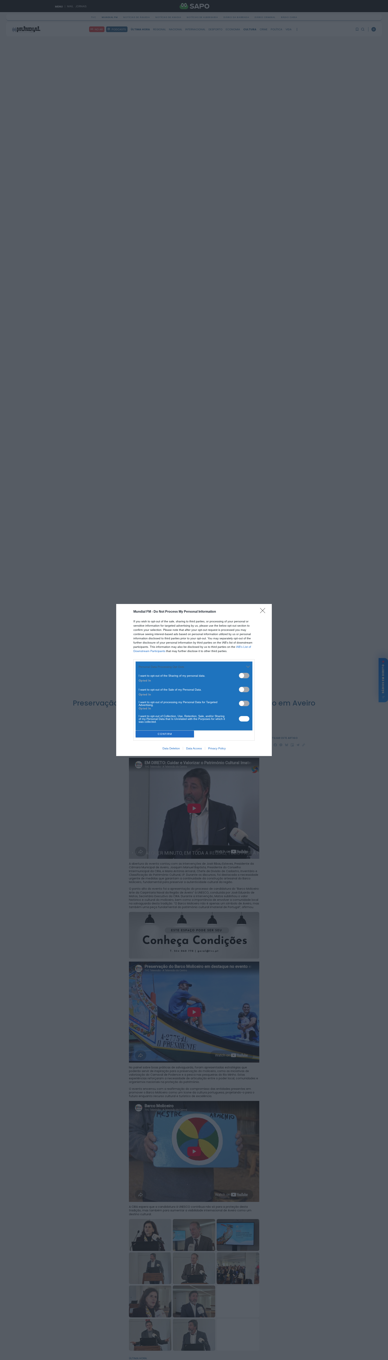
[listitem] (194, 667)
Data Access (194, 748)
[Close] (264, 612)
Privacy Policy (217, 748)
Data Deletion (171, 748)
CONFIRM (165, 734)
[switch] (244, 675)
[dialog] (194, 680)
